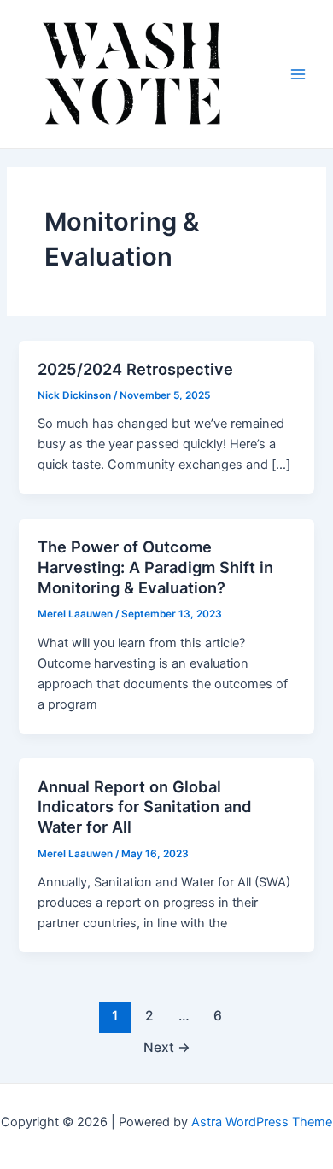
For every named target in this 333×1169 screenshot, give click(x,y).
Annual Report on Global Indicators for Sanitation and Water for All (145, 806)
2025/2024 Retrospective (135, 368)
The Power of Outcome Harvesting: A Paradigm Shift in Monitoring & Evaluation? (155, 566)
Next (166, 1047)
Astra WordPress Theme (261, 1122)
